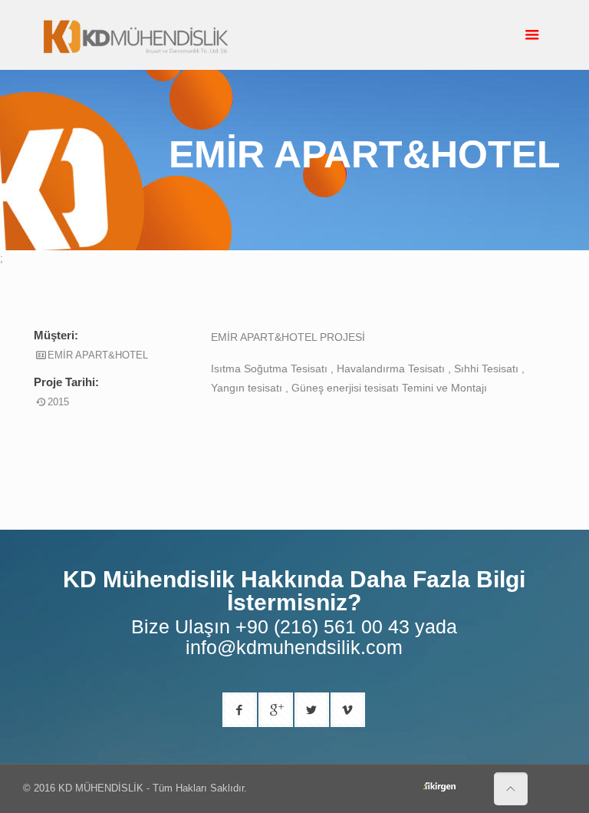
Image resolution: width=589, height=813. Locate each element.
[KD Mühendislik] (136, 35)
